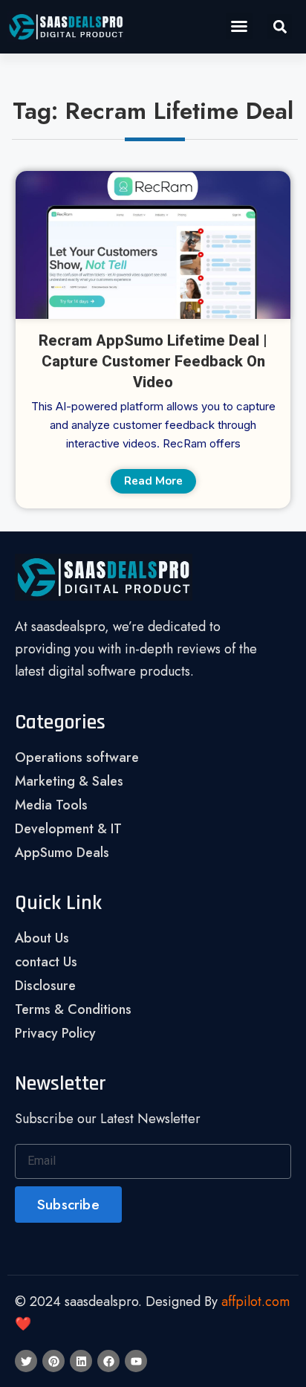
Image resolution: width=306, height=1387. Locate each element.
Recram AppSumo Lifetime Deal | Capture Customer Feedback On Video (153, 361)
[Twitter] (26, 1361)
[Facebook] (108, 1361)
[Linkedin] (81, 1361)
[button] (239, 26)
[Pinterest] (53, 1361)
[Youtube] (136, 1361)
